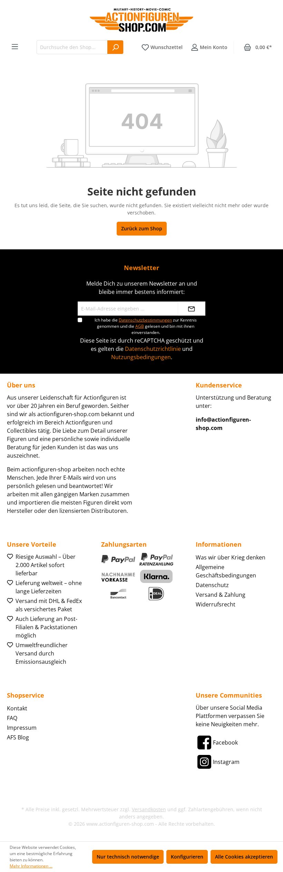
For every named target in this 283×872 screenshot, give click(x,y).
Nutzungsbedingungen (141, 357)
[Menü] (15, 46)
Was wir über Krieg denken (230, 557)
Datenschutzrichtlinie (153, 349)
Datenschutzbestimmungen (145, 320)
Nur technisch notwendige (128, 856)
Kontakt (17, 708)
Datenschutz (212, 585)
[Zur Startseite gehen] (141, 20)
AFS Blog (18, 737)
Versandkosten (149, 809)
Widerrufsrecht (215, 604)
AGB (139, 326)
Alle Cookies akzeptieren (244, 856)
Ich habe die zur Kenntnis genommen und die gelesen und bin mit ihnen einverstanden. (146, 326)
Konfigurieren (187, 856)
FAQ (12, 718)
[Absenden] (191, 308)
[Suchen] (115, 47)
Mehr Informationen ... (31, 866)
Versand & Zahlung (220, 594)
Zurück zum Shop (141, 228)
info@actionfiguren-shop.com (223, 424)
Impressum (22, 727)
